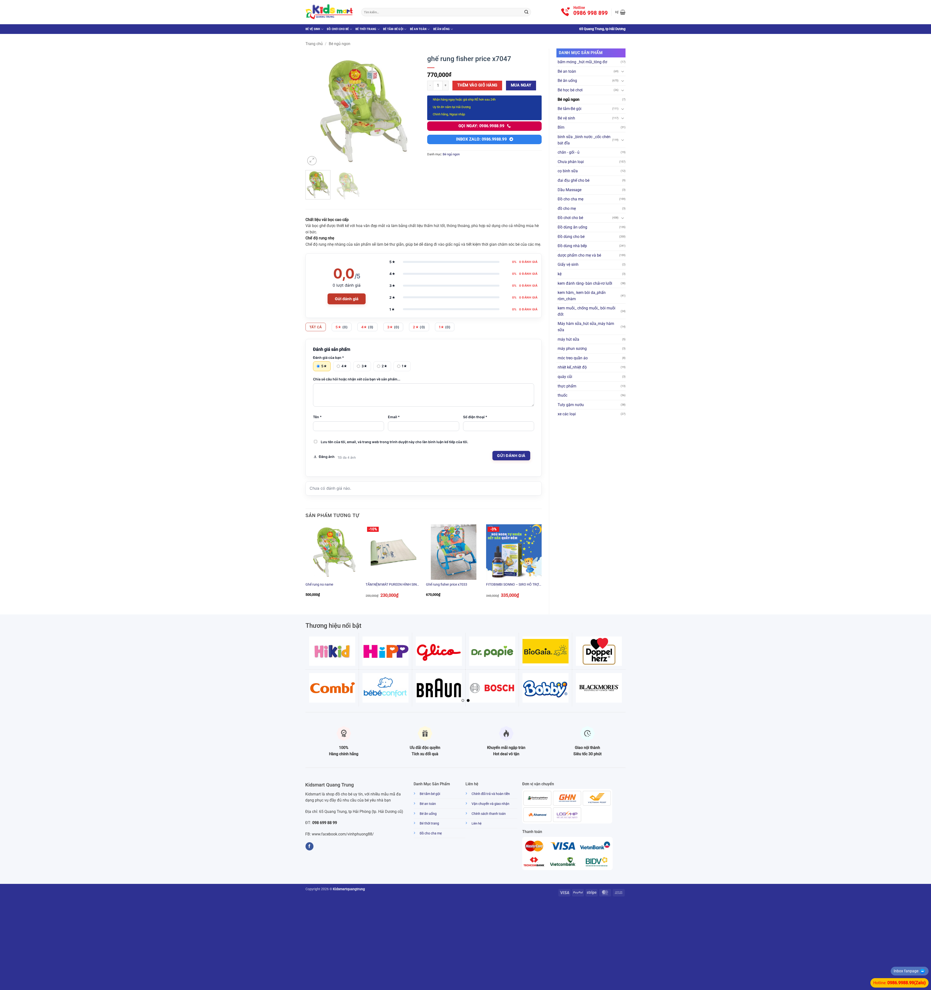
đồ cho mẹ (567, 208)
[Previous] (314, 109)
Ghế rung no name (319, 584)
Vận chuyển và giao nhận (490, 804)
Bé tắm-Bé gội (393, 29)
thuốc (562, 395)
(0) (342, 327)
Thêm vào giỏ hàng (477, 85)
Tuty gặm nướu (571, 404)
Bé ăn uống (441, 29)
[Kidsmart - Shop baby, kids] (329, 12)
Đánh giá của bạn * (328, 357)
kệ (560, 274)
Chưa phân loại (571, 161)
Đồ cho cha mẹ (570, 199)
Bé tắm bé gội (430, 794)
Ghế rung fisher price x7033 (446, 584)
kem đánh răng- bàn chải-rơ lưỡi (585, 283)
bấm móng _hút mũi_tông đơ (582, 62)
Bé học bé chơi (570, 90)
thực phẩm (567, 386)
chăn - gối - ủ (568, 152)
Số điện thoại (475, 417)
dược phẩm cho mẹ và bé (579, 255)
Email (394, 417)
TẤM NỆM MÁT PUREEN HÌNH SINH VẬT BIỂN (392, 584)
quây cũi (565, 376)
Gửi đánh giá (346, 298)
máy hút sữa (568, 339)
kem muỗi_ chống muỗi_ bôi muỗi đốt (586, 311)
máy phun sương (572, 348)
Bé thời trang (365, 29)
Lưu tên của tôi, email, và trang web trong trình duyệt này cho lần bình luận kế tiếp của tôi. (394, 442)
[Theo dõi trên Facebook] (309, 846)
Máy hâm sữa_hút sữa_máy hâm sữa (586, 326)
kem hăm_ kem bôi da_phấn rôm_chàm (582, 295)
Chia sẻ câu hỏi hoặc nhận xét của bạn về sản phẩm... (356, 379)
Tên (317, 417)
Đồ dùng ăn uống (572, 227)
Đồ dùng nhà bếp (572, 246)
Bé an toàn (418, 29)
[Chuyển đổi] (623, 71)
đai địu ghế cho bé (573, 180)
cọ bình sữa (568, 171)
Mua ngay (521, 85)
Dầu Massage (569, 190)
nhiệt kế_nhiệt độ (572, 367)
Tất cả (315, 327)
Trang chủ (314, 43)
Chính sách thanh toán (489, 814)
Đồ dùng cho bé (571, 236)
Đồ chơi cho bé (338, 29)
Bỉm (561, 127)
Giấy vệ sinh (568, 264)
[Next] (411, 109)
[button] (620, 12)
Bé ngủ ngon (339, 43)
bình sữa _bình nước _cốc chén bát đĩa (584, 139)
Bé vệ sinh (312, 29)
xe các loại (567, 414)
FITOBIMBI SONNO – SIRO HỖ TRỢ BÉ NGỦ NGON (512, 584)
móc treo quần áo (573, 358)
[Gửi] (526, 12)
